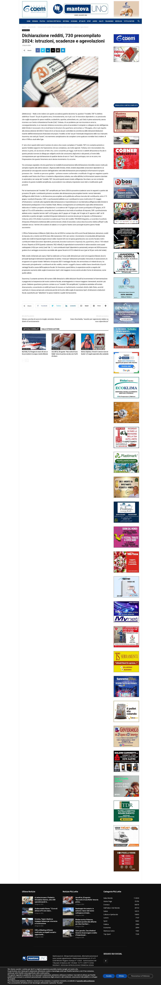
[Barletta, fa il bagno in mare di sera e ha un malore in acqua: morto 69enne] (35, 342)
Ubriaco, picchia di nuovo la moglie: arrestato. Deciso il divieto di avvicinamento (41, 320)
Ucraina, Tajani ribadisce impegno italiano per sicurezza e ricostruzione (46, 921)
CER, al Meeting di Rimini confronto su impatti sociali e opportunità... (45, 932)
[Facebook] (106, 961)
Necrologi (118, 21)
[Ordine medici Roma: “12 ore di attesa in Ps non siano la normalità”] (27, 911)
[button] (137, 21)
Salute (101, 21)
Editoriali (66, 21)
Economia (74, 21)
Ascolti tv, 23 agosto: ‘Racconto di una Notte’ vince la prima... (86, 900)
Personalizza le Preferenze (140, 976)
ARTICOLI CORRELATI (31, 329)
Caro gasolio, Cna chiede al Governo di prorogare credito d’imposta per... (86, 933)
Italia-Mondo (109, 21)
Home (28, 21)
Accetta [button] (108, 976)
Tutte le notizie (129, 21)
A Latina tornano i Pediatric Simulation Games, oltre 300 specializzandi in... (45, 900)
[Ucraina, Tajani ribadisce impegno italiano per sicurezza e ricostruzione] (27, 922)
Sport (89, 21)
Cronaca (35, 21)
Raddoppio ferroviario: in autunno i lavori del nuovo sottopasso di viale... (84, 911)
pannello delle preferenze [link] (85, 981)
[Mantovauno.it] (80, 8)
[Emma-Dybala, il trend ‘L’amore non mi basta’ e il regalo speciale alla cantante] (94, 342)
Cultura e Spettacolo (54, 21)
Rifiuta (121, 976)
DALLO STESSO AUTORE (50, 329)
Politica (42, 21)
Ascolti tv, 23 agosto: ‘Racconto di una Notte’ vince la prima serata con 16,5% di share (65, 354)
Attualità (82, 21)
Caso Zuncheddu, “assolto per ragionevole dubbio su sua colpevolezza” (89, 320)
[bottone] (126, 105)
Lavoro (95, 21)
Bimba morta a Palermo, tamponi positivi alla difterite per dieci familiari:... (85, 922)
